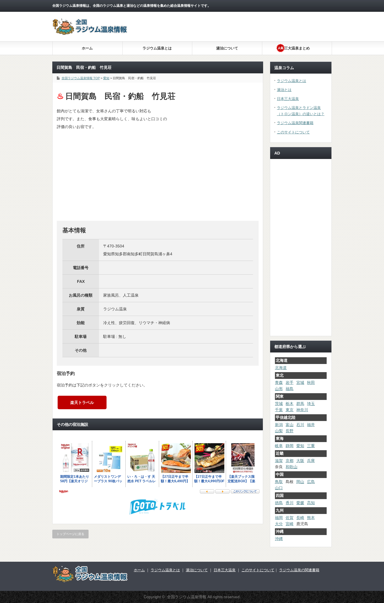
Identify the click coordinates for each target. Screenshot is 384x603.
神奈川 (302, 410)
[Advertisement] (233, 56)
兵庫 (311, 460)
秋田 (311, 382)
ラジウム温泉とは (157, 48)
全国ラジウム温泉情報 (186, 597)
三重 (311, 445)
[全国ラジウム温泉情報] (90, 33)
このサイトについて (293, 132)
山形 (279, 388)
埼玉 (311, 403)
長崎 (300, 517)
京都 (289, 460)
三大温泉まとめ (297, 48)
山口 (279, 488)
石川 (300, 424)
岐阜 (279, 445)
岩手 (289, 382)
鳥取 (279, 481)
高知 (311, 502)
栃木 (289, 403)
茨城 (279, 403)
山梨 (279, 431)
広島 (311, 481)
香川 (289, 502)
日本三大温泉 (288, 99)
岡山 (300, 481)
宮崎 (289, 524)
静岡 (289, 445)
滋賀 (279, 460)
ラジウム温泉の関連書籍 (299, 570)
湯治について (227, 48)
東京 (289, 410)
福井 (311, 424)
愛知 (300, 445)
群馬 (300, 403)
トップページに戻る (70, 534)
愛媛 (300, 502)
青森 (279, 382)
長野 (289, 431)
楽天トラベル (82, 402)
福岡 (279, 517)
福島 (289, 388)
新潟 (279, 424)
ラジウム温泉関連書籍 (295, 123)
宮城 (300, 382)
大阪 (300, 460)
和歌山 (291, 467)
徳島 (279, 502)
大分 (279, 524)
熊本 (311, 517)
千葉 (279, 410)
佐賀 (289, 517)
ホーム (87, 48)
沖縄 (279, 538)
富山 (289, 424)
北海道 (281, 367)
